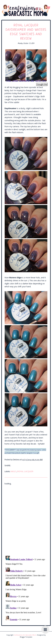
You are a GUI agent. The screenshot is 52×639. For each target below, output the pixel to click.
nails (14, 472)
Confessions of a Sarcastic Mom (25, 635)
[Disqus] (26, 518)
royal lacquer (25, 472)
